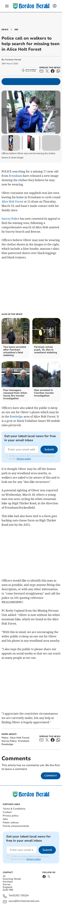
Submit (49, 449)
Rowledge (16, 416)
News (5, 29)
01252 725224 (20, 895)
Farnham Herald (13, 59)
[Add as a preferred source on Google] (29, 70)
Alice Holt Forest (12, 201)
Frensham (15, 175)
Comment (50, 775)
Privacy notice (24, 458)
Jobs (5, 819)
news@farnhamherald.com (24, 901)
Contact (7, 812)
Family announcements (16, 826)
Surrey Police (10, 218)
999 (16, 29)
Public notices (11, 822)
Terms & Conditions (14, 808)
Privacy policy (10, 815)
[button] (7, 6)
